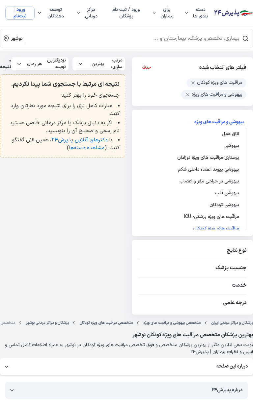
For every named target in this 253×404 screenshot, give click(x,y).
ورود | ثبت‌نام (20, 13)
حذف (146, 68)
